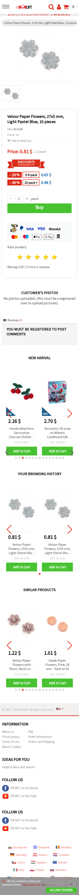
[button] (16, 458)
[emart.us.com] (22, 7)
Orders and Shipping (41, 742)
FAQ (30, 732)
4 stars (46, 257)
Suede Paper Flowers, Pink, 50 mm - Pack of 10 (57, 664)
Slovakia (60, 870)
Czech (21, 862)
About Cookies (11, 747)
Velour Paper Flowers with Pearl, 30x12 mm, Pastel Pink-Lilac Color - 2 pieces (21, 664)
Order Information (40, 737)
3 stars (37, 257)
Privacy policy (11, 737)
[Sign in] (60, 7)
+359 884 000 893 (60, 15)
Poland (39, 870)
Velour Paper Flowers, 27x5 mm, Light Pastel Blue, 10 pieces (21, 549)
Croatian (64, 855)
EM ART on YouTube (24, 796)
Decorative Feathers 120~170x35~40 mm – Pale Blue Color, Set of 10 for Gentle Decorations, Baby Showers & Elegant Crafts (57, 433)
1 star (20, 257)
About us (8, 732)
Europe (62, 862)
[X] (3, 881)
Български (20, 847)
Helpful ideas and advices (18, 767)
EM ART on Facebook (24, 788)
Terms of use (10, 742)
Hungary (41, 862)
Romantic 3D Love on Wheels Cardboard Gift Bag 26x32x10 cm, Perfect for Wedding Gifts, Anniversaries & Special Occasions (22, 433)
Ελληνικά (44, 847)
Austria (42, 855)
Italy (21, 870)
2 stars (28, 257)
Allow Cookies (61, 890)
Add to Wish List (21, 140)
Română (66, 847)
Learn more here (31, 884)
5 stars (54, 257)
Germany (21, 855)
